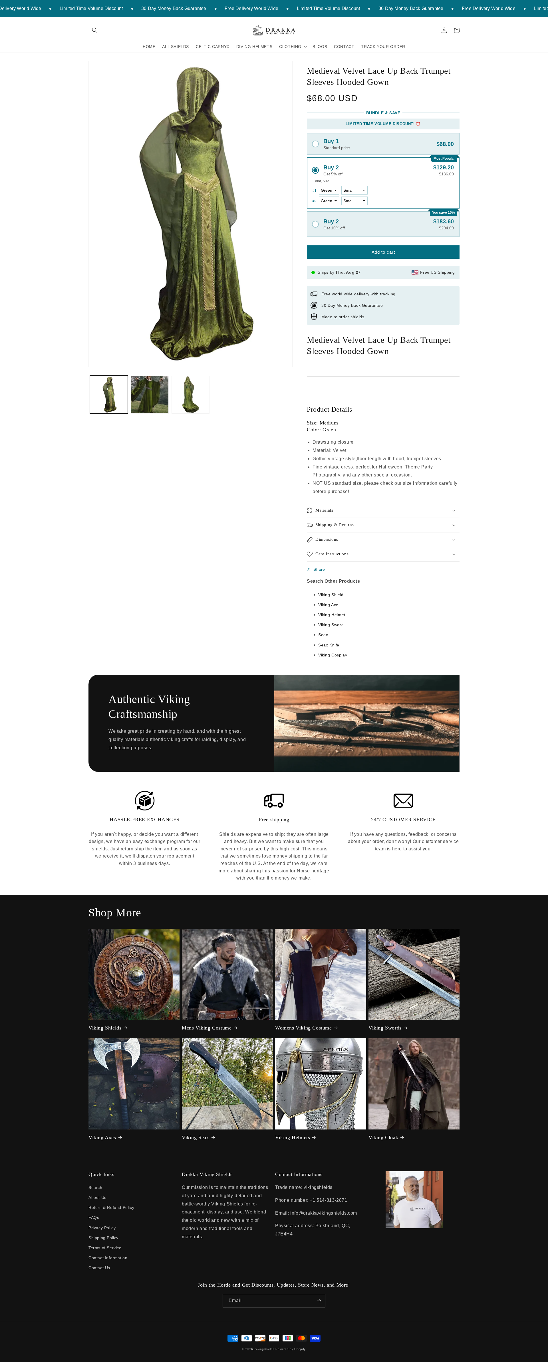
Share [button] (319, 569)
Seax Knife (328, 645)
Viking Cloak (383, 1137)
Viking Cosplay (332, 655)
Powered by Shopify (290, 1349)
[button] (94, 30)
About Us (97, 1197)
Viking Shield (331, 594)
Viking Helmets (292, 1137)
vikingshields (265, 1349)
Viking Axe (328, 604)
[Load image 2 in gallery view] (150, 395)
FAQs (93, 1217)
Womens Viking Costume (303, 1028)
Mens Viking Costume (206, 1028)
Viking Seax (195, 1137)
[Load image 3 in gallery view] (190, 395)
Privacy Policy (102, 1227)
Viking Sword (331, 624)
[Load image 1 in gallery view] (109, 395)
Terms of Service (105, 1247)
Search (95, 1187)
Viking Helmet (331, 614)
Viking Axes (102, 1137)
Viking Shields (104, 1028)
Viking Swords (385, 1028)
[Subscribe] (319, 1300)
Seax (323, 634)
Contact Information (107, 1257)
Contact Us (99, 1267)
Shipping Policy (103, 1237)
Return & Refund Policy (111, 1207)
